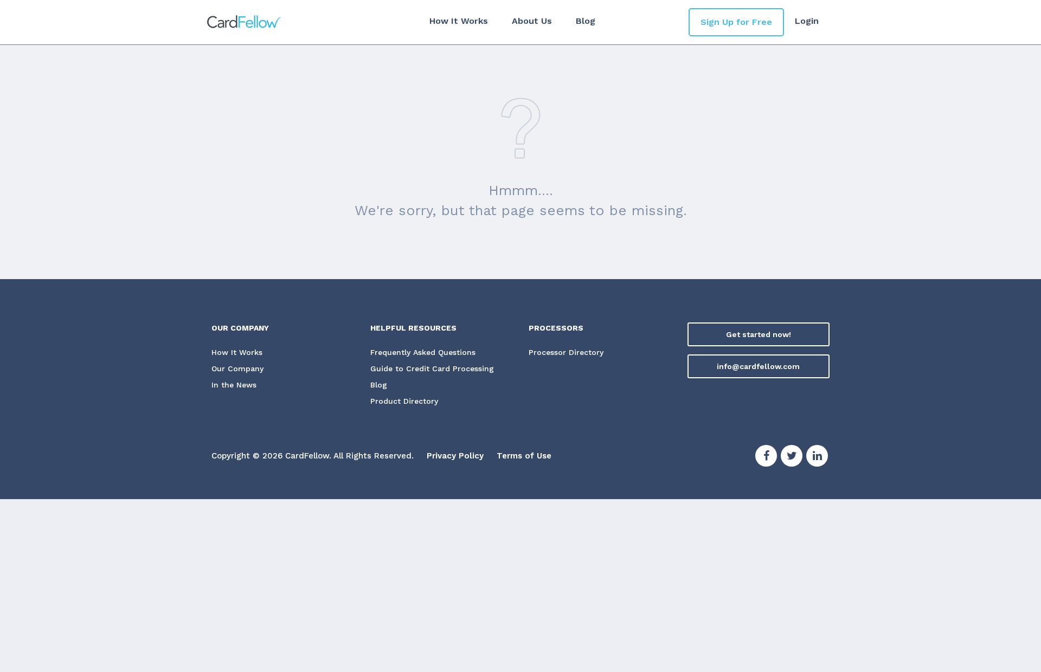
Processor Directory (566, 352)
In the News (233, 384)
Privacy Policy (455, 456)
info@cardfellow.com (758, 366)
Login (807, 21)
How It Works (458, 21)
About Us (532, 21)
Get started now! (758, 334)
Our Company (237, 368)
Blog (585, 21)
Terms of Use (524, 456)
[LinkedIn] (817, 457)
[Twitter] (791, 457)
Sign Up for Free (736, 22)
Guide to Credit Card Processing (432, 368)
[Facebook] (766, 457)
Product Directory (404, 401)
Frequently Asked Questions (422, 352)
